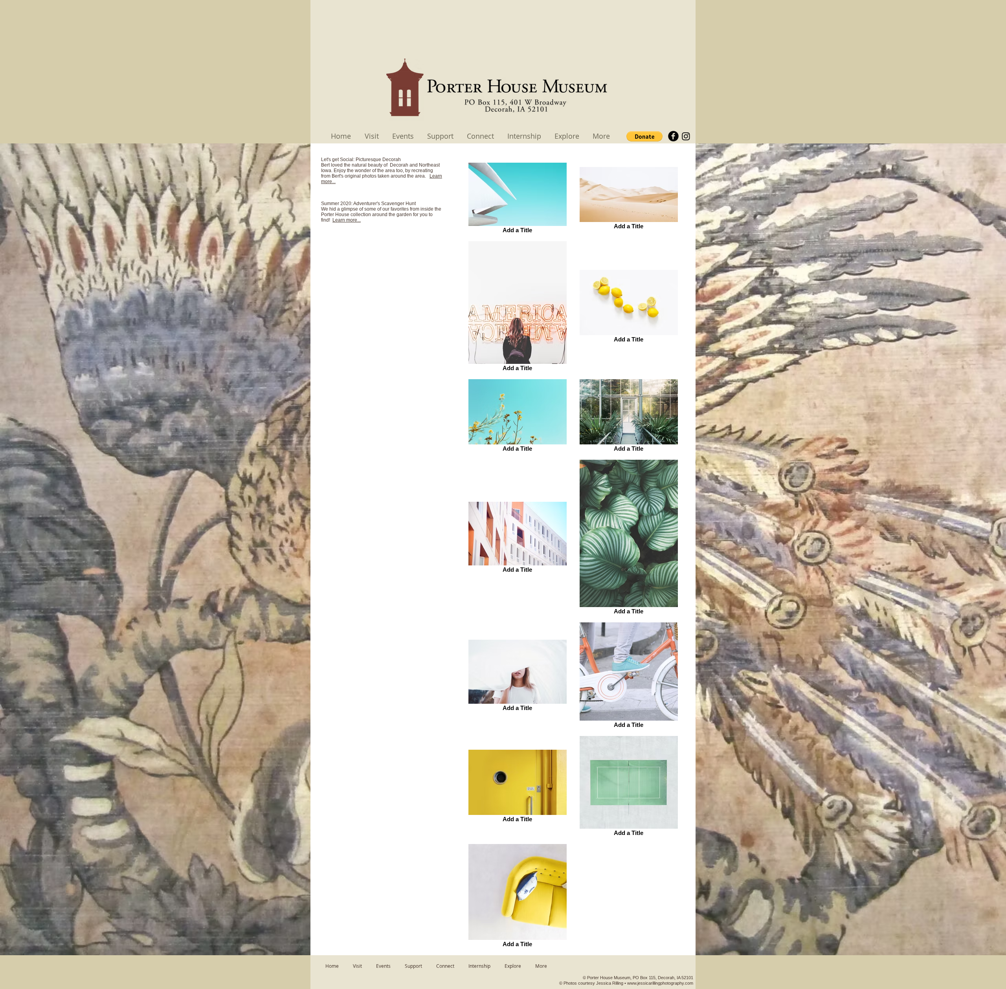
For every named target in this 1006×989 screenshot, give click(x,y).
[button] (644, 136)
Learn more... (346, 220)
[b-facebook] (673, 136)
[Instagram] (686, 136)
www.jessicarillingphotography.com (660, 983)
